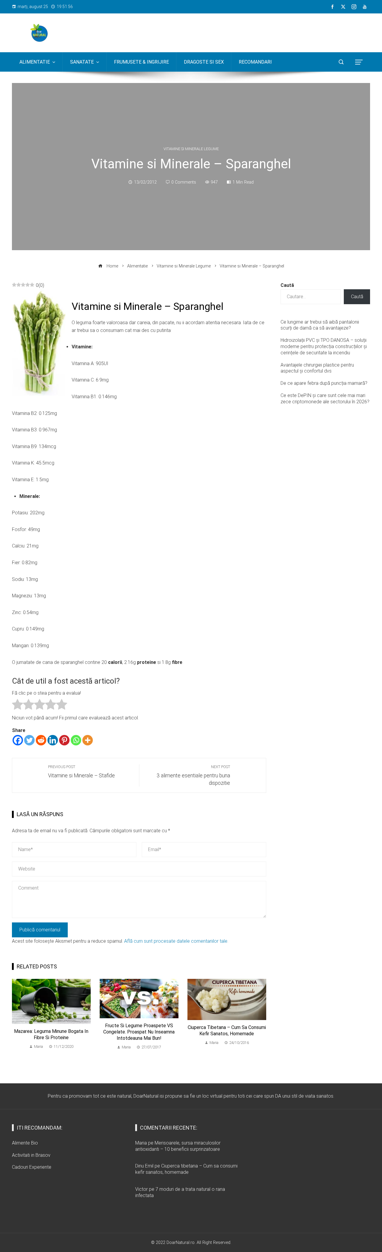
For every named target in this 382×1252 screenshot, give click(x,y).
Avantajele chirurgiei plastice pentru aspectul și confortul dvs (317, 368)
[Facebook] (18, 740)
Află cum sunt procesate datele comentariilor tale (175, 941)
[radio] (17, 705)
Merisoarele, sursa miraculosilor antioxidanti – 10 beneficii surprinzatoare (178, 1146)
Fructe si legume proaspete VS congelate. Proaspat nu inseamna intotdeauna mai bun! (139, 1032)
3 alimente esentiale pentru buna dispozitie (193, 775)
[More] (87, 740)
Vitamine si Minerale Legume (191, 149)
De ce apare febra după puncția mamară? (324, 383)
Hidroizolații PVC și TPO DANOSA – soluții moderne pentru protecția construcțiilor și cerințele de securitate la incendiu (324, 346)
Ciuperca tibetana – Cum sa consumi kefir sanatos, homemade (227, 1030)
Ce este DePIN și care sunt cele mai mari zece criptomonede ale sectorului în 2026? (325, 398)
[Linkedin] (52, 740)
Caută (287, 285)
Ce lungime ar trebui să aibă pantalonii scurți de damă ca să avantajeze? (320, 325)
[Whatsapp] (76, 740)
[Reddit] (41, 740)
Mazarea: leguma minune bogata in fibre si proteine (51, 1034)
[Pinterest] (64, 740)
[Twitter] (29, 740)
